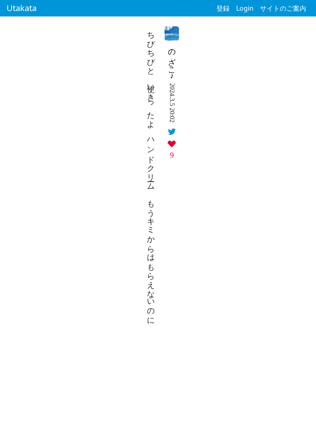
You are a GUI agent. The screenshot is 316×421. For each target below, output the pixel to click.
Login (244, 8)
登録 (223, 8)
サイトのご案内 (283, 8)
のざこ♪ (172, 62)
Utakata (22, 8)
